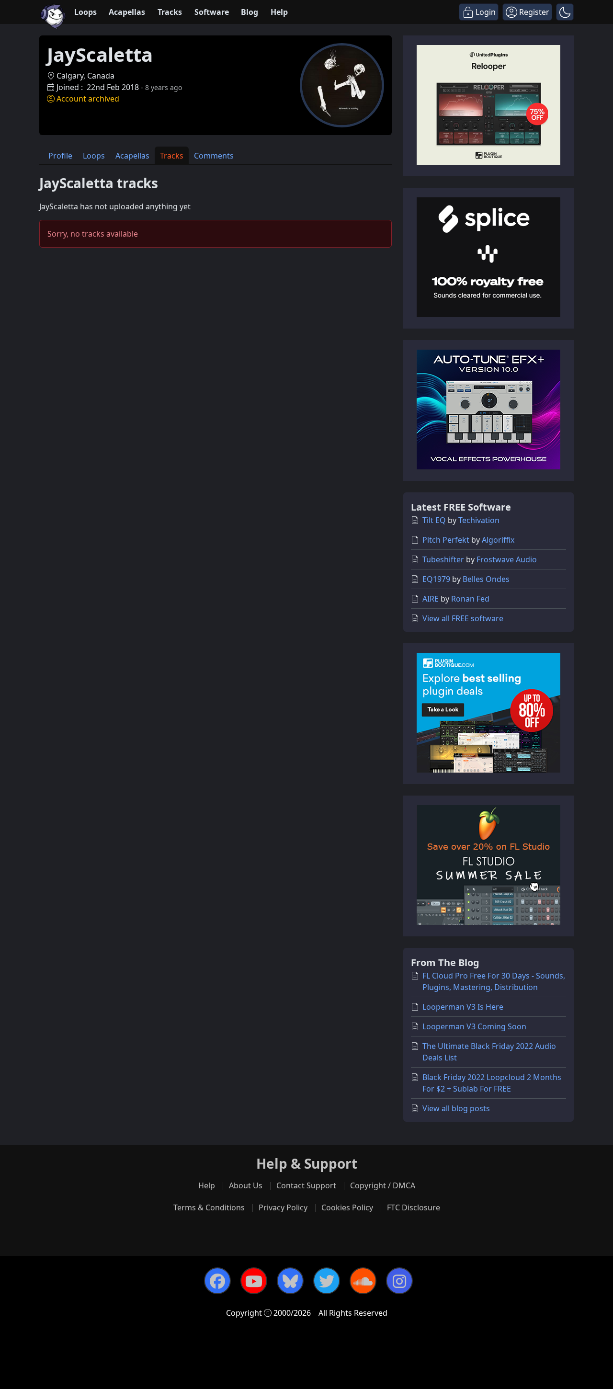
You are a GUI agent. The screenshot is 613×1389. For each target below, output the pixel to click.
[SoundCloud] (363, 1280)
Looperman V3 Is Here (462, 1007)
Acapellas (127, 12)
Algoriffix (498, 540)
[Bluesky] (290, 1280)
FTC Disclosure (413, 1207)
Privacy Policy (283, 1207)
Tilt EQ (434, 520)
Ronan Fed (470, 598)
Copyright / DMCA (382, 1185)
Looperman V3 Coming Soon (474, 1026)
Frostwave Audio (507, 559)
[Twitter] (326, 1280)
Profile (60, 155)
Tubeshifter (443, 559)
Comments (214, 155)
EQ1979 (436, 579)
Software (211, 12)
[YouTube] (253, 1280)
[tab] (60, 155)
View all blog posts (456, 1108)
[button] (565, 12)
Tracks (170, 12)
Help (279, 12)
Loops (85, 12)
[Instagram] (399, 1280)
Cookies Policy (347, 1207)
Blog (249, 12)
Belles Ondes (486, 579)
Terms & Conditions (209, 1207)
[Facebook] (217, 1280)
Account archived (88, 98)
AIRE (430, 598)
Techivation (478, 520)
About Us (245, 1185)
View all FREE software (462, 618)
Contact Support (306, 1185)
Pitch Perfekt (445, 540)
